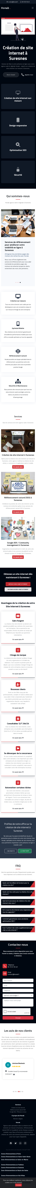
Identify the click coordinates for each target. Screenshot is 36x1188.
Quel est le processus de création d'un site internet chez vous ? (16, 902)
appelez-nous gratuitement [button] (18, 584)
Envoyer (18, 1018)
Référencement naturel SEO (18, 1110)
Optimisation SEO (18, 150)
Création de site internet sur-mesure (18, 99)
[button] (15, 282)
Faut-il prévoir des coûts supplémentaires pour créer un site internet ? (17, 929)
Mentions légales (18, 1119)
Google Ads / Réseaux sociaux (18, 1112)
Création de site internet (18, 1108)
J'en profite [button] (11, 851)
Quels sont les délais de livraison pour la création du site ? (15, 884)
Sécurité (18, 174)
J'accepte (18, 1185)
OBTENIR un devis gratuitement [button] (18, 589)
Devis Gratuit (11, 75)
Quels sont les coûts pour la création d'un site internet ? (17, 893)
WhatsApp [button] (25, 851)
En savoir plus (27, 1182)
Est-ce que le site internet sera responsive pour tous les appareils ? (18, 911)
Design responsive (18, 125)
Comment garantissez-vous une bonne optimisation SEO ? (15, 920)
